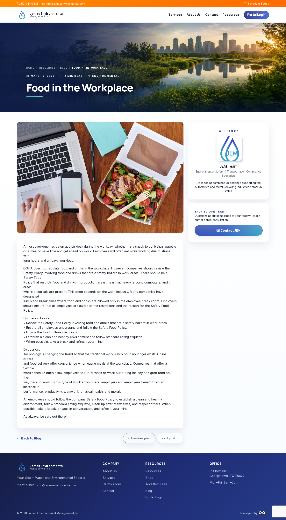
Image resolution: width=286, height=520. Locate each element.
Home (30, 67)
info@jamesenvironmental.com (65, 3)
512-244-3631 (29, 3)
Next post (168, 438)
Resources (47, 67)
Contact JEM (230, 230)
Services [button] (175, 15)
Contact (211, 15)
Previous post (140, 438)
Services (109, 478)
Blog (63, 67)
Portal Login (256, 15)
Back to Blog (31, 438)
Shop (149, 478)
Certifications (112, 484)
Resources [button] (231, 15)
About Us (194, 15)
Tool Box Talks (156, 484)
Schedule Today (258, 3)
